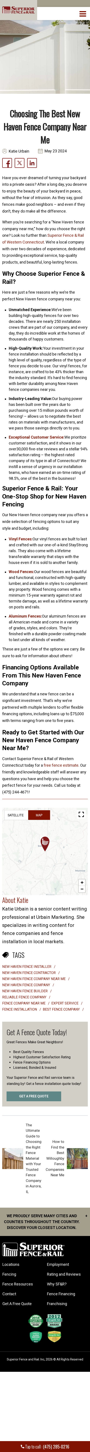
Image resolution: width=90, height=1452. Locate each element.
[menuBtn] (83, 13)
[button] (45, 844)
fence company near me (24, 1003)
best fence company (62, 1009)
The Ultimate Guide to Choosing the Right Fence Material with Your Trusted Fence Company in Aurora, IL (34, 1158)
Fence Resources (17, 1284)
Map (39, 815)
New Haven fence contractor (29, 973)
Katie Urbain (19, 151)
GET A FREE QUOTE (33, 1096)
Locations (10, 1264)
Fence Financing (61, 1294)
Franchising (57, 1303)
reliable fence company (24, 997)
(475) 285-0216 (56, 1446)
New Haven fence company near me (34, 979)
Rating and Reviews (64, 1274)
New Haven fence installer (27, 967)
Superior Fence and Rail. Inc (25, 1359)
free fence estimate (61, 765)
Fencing (9, 1274)
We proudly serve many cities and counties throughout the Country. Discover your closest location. (45, 1222)
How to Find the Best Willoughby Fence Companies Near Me (55, 1158)
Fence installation (20, 1009)
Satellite (16, 815)
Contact (9, 1294)
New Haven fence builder (25, 991)
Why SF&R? (57, 1284)
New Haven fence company (26, 985)
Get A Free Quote (17, 1303)
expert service (65, 1003)
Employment (58, 1264)
